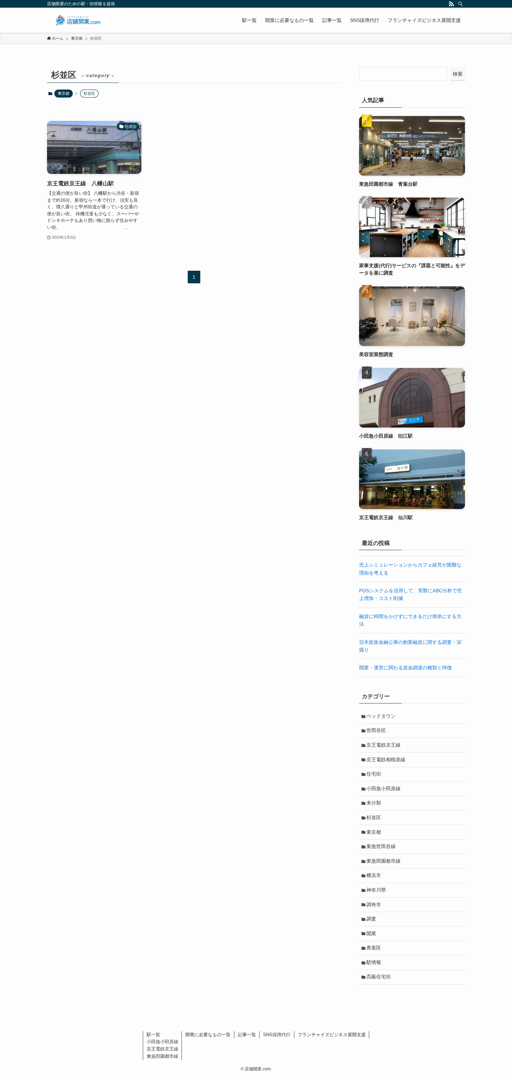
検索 (458, 74)
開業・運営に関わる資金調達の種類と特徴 (405, 667)
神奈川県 (376, 890)
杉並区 (373, 817)
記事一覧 (247, 1034)
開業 (371, 933)
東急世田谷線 (381, 846)
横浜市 (373, 875)
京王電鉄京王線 (383, 745)
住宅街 (373, 774)
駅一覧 (153, 1034)
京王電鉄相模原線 (385, 759)
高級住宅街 (378, 976)
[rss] (451, 4)
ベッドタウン (381, 716)
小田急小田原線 (383, 788)
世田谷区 (376, 730)
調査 (371, 919)
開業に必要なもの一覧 (208, 1034)
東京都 (63, 93)
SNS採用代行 (276, 1034)
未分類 (373, 803)
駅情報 (373, 962)
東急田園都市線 (383, 861)
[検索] (460, 4)
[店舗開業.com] (78, 20)
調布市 (373, 904)
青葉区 (373, 947)
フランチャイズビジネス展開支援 (332, 1034)
